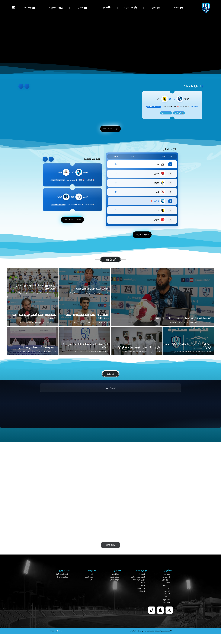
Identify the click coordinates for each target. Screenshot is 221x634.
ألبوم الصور (179, 113)
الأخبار (154, 8)
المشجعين (54, 8)
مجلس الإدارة (114, 577)
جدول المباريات (140, 582)
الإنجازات (142, 591)
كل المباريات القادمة (110, 129)
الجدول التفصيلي (142, 234)
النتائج (143, 585)
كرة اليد (167, 588)
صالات (168, 582)
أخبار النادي (166, 574)
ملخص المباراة (166, 113)
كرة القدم (129, 8)
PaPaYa (60, 631)
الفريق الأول (166, 580)
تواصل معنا (28, 8)
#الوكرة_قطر (161, 532)
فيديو (91, 580)
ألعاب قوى (166, 600)
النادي (105, 8)
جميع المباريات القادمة (72, 220)
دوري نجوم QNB (139, 580)
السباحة (167, 597)
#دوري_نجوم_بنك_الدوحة (57, 532)
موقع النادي (114, 580)
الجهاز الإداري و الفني (137, 577)
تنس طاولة (166, 602)
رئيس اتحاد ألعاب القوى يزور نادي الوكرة (139, 347)
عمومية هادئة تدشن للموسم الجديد (37, 347)
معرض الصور (89, 577)
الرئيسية (176, 8)
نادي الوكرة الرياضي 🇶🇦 (21, 553)
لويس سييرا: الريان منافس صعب (92, 288)
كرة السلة (167, 591)
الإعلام (80, 8)
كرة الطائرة (166, 594)
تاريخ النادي (115, 574)
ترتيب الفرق (166, 585)
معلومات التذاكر (62, 577)
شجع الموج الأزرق (62, 574)
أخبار (92, 574)
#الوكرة (95, 489)
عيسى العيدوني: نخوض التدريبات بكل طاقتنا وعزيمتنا (183, 318)
